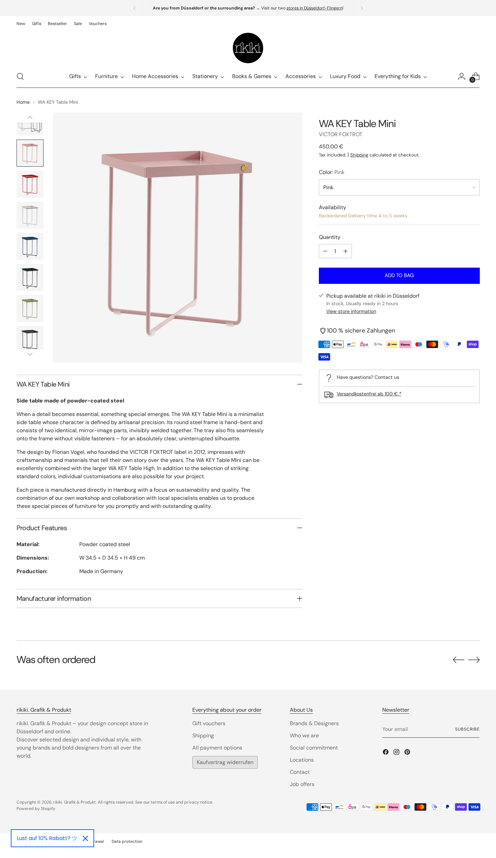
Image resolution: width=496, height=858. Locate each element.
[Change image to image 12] (30, 339)
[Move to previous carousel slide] (458, 660)
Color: (332, 172)
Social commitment (314, 747)
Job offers (302, 784)
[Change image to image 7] (30, 184)
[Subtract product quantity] (325, 251)
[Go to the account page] (461, 76)
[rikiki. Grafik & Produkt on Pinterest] (408, 753)
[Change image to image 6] (30, 153)
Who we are (304, 735)
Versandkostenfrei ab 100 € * (369, 394)
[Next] (361, 8)
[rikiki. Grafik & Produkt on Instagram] (397, 753)
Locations (302, 759)
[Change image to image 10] (30, 277)
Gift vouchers (208, 723)
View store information (351, 312)
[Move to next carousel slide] (474, 659)
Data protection (127, 841)
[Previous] (134, 8)
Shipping (359, 155)
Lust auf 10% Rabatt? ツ (47, 838)
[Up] (30, 118)
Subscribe (467, 729)
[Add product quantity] (345, 251)
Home (23, 102)
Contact (300, 772)
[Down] (30, 354)
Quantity (329, 237)
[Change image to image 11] (30, 308)
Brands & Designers (314, 723)
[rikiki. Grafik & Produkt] (248, 48)
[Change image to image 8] (30, 215)
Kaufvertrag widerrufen (225, 762)
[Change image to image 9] (30, 246)
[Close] (85, 838)
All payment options (217, 747)
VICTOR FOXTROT (340, 134)
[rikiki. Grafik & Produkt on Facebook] (386, 753)
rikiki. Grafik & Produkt (74, 802)
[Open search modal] (20, 76)
